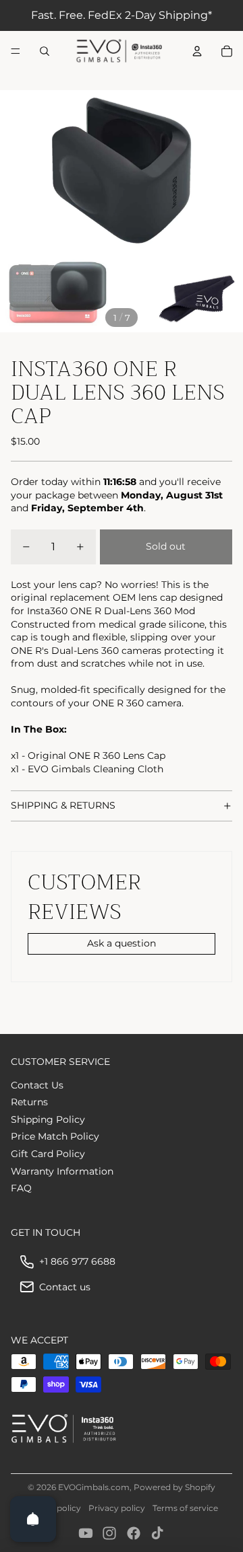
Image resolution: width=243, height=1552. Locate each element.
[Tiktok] (157, 1533)
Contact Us (37, 1085)
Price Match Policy (55, 1136)
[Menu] (15, 51)
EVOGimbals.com (94, 1487)
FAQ (21, 1188)
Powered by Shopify (174, 1487)
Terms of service (185, 1508)
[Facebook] (134, 1533)
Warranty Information (62, 1171)
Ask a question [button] (121, 943)
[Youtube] (86, 1533)
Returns (29, 1102)
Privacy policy (116, 1508)
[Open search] (44, 51)
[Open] (33, 1519)
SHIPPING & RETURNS (63, 805)
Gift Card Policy (48, 1154)
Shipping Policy (48, 1119)
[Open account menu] (197, 51)
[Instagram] (109, 1533)
